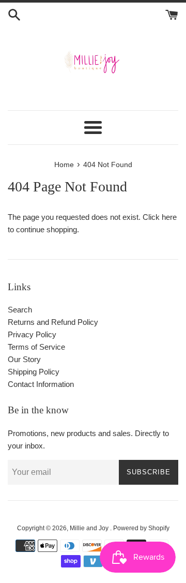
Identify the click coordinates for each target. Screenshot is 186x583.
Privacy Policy (32, 334)
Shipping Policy (33, 371)
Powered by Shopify (141, 528)
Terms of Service (36, 346)
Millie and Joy (90, 528)
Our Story (24, 359)
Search (20, 309)
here (169, 217)
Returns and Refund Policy (53, 322)
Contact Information (41, 384)
